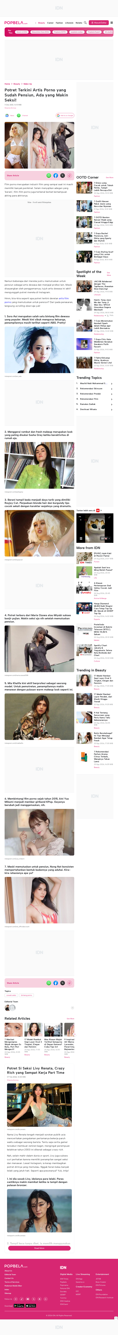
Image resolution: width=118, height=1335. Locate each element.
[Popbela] (16, 22)
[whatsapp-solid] (48, 175)
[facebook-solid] (55, 175)
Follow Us (8, 1299)
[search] (85, 22)
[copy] (69, 175)
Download (9, 1306)
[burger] (111, 22)
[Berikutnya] (75, 1034)
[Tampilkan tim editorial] (72, 1008)
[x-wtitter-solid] (62, 175)
